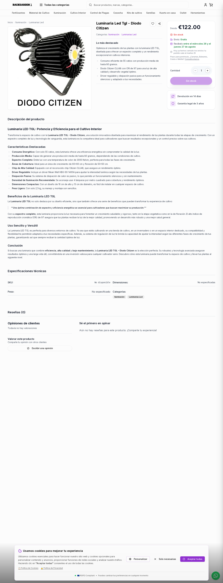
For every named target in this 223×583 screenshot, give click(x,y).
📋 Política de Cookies (28, 568)
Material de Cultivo (39, 13)
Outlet (183, 13)
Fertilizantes (18, 13)
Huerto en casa (167, 13)
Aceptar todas (195, 559)
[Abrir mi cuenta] (205, 5)
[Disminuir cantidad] (195, 70)
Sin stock (191, 80)
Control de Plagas (99, 13)
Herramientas (198, 13)
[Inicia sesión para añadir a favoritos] (152, 23)
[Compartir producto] (159, 23)
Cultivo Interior (78, 13)
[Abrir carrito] (211, 5)
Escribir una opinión (42, 348)
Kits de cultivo (134, 13)
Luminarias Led (129, 34)
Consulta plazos (192, 59)
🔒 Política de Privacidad (52, 568)
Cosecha (118, 13)
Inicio (10, 22)
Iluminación (60, 13)
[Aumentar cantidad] (207, 70)
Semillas (150, 13)
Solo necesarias (167, 559)
